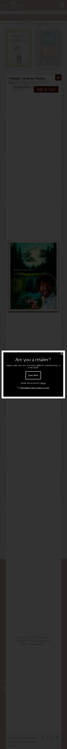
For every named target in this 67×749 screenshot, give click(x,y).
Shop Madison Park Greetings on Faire (34, 388)
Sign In (43, 383)
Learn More (33, 375)
